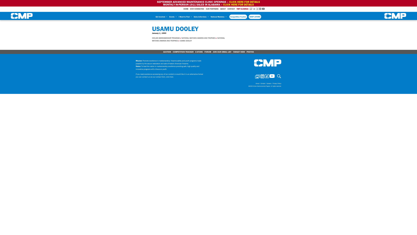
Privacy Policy (277, 83)
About (223, 9)
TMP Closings (242, 9)
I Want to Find (184, 17)
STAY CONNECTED (197, 9)
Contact (231, 9)
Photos (251, 9)
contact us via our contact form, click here (157, 77)
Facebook (257, 9)
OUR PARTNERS (212, 9)
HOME (185, 9)
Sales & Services (200, 17)
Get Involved (160, 17)
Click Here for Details (238, 4)
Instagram (260, 9)
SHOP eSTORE (255, 17)
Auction (167, 52)
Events (172, 17)
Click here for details (244, 2)
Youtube (263, 9)
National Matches (217, 17)
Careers (268, 83)
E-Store (199, 52)
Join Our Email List (222, 52)
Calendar (254, 9)
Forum (207, 52)
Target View (239, 52)
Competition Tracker (238, 17)
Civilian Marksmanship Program (22, 16)
